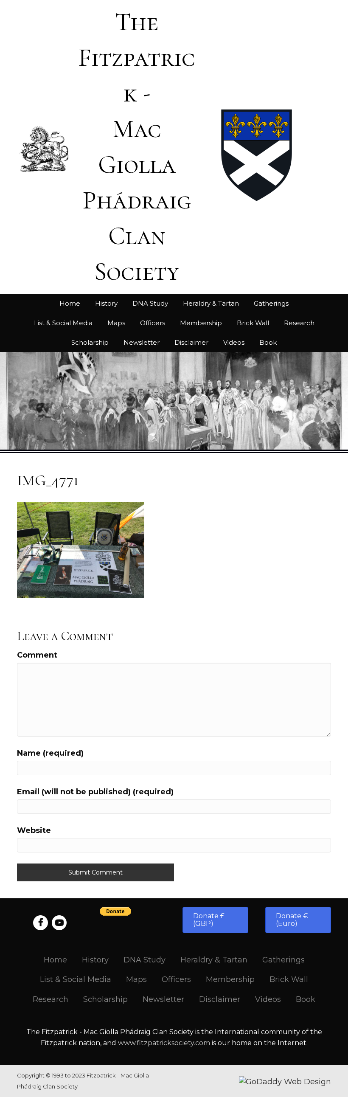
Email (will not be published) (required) (95, 791)
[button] (215, 920)
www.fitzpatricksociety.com (164, 1043)
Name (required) (50, 753)
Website (34, 830)
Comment (37, 655)
